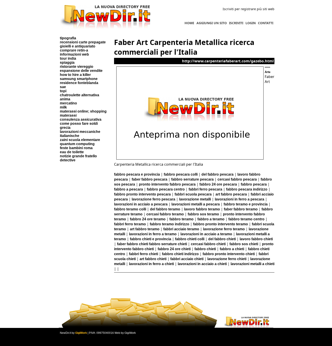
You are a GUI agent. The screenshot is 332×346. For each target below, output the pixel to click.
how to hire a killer (75, 75)
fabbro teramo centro (246, 219)
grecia (65, 127)
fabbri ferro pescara (205, 189)
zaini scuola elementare (80, 140)
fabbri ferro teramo (130, 224)
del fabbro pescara (217, 174)
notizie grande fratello (78, 156)
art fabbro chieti (153, 259)
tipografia (68, 38)
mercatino (68, 103)
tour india (68, 58)
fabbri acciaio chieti (186, 259)
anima (65, 99)
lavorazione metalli (195, 199)
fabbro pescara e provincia (137, 174)
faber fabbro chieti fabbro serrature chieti (152, 244)
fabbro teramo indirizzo (169, 224)
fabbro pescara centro (166, 189)
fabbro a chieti (232, 249)
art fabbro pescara (231, 194)
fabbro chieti (205, 249)
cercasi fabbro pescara (237, 179)
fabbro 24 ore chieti (174, 249)
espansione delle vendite (81, 71)
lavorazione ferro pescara (153, 199)
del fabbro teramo (165, 209)
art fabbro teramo (144, 229)
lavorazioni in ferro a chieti (151, 264)
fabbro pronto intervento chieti (229, 254)
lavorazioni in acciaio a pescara (141, 204)
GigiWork (81, 332)
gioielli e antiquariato (77, 46)
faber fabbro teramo (241, 209)
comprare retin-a (74, 50)
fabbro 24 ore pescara (218, 184)
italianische (69, 136)
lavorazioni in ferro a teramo (153, 234)
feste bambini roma (76, 148)
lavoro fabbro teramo (202, 209)
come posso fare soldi (79, 123)
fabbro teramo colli (130, 209)
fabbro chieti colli (189, 239)
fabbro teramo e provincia (246, 204)
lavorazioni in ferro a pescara (239, 199)
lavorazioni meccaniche (80, 132)
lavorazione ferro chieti (226, 259)
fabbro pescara (254, 184)
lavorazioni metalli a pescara (195, 204)
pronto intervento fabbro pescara (167, 184)
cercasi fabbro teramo (165, 214)
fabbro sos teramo (203, 214)
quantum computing (77, 144)
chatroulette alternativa (79, 95)
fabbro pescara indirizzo (246, 189)
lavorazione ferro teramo (224, 229)
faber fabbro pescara (149, 179)
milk (63, 107)
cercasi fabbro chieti (208, 244)
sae (63, 87)
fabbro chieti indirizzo (180, 254)
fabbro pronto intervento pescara (142, 194)
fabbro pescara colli (181, 174)
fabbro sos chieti (243, 244)
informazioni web (74, 54)
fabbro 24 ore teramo (148, 219)
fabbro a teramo (210, 219)
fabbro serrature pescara (192, 179)
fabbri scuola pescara (193, 194)
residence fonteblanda (79, 83)
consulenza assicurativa (80, 119)
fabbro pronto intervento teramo (220, 224)
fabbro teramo (181, 219)
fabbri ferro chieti (143, 254)
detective (67, 160)
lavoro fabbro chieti (256, 239)
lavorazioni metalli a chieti (252, 264)
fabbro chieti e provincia (150, 239)
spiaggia (67, 62)
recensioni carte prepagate (83, 42)
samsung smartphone (79, 79)
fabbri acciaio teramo (181, 229)
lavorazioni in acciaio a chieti (202, 264)
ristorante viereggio (76, 66)
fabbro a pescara (128, 189)
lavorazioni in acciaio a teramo (206, 234)
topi (63, 91)
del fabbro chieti (222, 239)
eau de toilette (72, 152)
